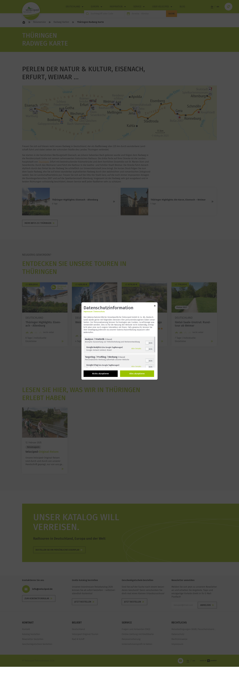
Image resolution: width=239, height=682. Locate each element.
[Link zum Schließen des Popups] (154, 306)
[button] (147, 343)
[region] (119, 352)
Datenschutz (99, 311)
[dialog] (119, 341)
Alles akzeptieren (137, 373)
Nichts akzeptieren (100, 373)
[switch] (149, 342)
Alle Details (136, 348)
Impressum (88, 311)
